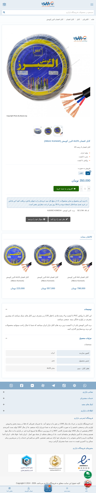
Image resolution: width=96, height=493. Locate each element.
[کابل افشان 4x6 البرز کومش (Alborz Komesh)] (78, 258)
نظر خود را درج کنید (58, 219)
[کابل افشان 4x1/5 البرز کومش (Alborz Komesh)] (17, 258)
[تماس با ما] (4, 4)
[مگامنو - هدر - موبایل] (91, 4)
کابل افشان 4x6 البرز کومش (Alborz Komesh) (77, 279)
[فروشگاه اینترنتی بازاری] (48, 4)
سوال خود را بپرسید (35, 219)
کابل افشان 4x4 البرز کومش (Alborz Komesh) (47, 279)
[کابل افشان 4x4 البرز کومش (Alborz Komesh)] (48, 258)
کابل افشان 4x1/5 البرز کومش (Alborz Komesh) (17, 279)
